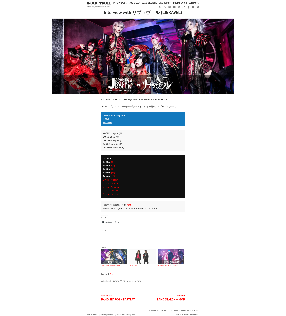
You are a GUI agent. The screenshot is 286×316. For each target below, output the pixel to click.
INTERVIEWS (119, 3)
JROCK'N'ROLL (99, 3)
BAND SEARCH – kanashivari (110, 265)
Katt (129, 204)
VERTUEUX (133, 265)
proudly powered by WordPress (112, 314)
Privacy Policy (131, 314)
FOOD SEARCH (180, 3)
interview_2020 (135, 281)
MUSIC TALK (134, 3)
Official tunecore (111, 194)
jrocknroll (107, 281)
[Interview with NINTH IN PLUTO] (171, 256)
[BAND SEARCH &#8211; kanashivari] (114, 256)
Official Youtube (110, 190)
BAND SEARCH (149, 3)
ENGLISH (107, 122)
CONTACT (193, 3)
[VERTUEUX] (142, 256)
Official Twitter (110, 179)
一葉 (113, 176)
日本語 (106, 119)
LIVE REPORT (165, 3)
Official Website (110, 183)
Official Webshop (111, 186)
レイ (113, 165)
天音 (113, 172)
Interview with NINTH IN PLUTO (168, 265)
